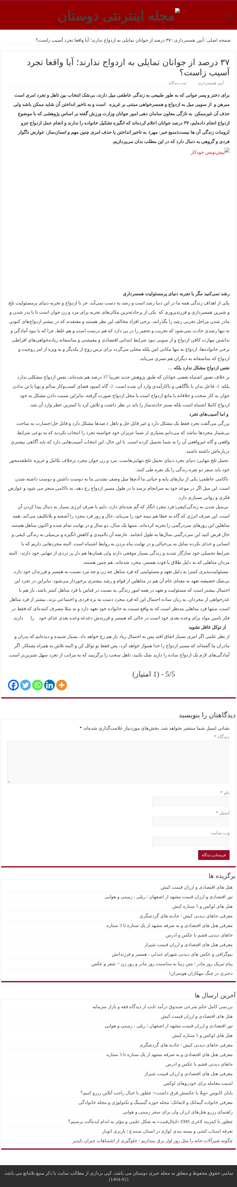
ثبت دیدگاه (178, 83)
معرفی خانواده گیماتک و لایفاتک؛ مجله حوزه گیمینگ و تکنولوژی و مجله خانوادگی (155, 1102)
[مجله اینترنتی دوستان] (118, 14)
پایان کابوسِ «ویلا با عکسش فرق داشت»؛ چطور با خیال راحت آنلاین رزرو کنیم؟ (157, 1092)
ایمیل (223, 812)
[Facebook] (13, 685)
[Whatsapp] (37, 685)
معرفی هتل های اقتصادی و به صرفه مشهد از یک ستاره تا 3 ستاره (169, 925)
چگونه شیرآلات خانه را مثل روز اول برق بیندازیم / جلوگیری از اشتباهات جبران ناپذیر (153, 1140)
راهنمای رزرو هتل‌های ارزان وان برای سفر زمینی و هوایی (178, 1111)
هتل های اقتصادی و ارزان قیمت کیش (197, 887)
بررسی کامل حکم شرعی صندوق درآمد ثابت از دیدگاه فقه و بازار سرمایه (163, 1006)
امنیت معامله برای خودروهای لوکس (198, 1083)
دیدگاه (222, 736)
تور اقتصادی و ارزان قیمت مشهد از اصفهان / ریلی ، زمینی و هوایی (169, 896)
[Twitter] (25, 685)
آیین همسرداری (189, 40)
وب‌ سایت (220, 832)
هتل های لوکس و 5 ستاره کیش (202, 906)
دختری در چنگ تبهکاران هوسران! (201, 973)
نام (225, 792)
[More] (61, 685)
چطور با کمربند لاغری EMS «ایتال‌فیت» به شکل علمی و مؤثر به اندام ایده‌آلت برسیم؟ (150, 1121)
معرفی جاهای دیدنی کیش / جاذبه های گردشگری (186, 915)
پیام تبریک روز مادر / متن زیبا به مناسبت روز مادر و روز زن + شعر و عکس (162, 963)
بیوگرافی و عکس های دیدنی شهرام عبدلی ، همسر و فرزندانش (172, 954)
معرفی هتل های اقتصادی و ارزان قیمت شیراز (188, 944)
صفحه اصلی (219, 40)
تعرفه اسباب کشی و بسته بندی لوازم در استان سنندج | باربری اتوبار (167, 1131)
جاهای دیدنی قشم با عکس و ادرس (199, 935)
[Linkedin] (49, 685)
